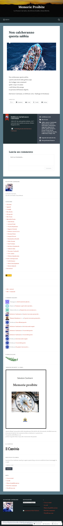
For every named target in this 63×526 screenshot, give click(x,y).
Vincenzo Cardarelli (13, 251)
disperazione (45, 124)
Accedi (8, 481)
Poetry (44, 132)
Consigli (9, 209)
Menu (7, 20)
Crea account (10, 478)
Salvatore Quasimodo (13, 246)
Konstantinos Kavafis (13, 239)
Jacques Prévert (12, 236)
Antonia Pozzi (11, 224)
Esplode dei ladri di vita (49, 138)
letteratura (45, 125)
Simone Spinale (12, 266)
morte (43, 129)
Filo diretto (10, 212)
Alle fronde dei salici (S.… (24, 302)
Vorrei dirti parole (28, 330)
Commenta (48, 168)
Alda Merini (11, 222)
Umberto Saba (11, 249)
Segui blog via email (12, 457)
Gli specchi (10, 214)
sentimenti (49, 132)
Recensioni (10, 268)
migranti (44, 127)
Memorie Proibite (31, 7)
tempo (50, 133)
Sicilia (55, 132)
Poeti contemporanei (12, 259)
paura (47, 129)
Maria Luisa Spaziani (13, 263)
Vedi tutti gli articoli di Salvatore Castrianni (21, 130)
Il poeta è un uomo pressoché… (31, 314)
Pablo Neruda (11, 241)
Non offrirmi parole (21, 322)
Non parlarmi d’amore (48, 140)
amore (47, 122)
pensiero (52, 129)
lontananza (52, 125)
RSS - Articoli (10, 289)
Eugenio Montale (12, 229)
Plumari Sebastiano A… (16, 318)
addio (43, 122)
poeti (51, 130)
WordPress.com (11, 488)
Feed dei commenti (12, 486)
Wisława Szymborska (13, 256)
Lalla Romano (11, 261)
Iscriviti (9, 468)
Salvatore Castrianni (15, 314)
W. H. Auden (11, 254)
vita (54, 133)
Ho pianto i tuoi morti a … (22, 347)
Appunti (9, 207)
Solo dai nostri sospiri (28, 326)
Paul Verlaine (11, 244)
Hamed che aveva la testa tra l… (28, 310)
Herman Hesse (12, 234)
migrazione (50, 127)
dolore (52, 124)
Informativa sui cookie (31, 523)
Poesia (47, 130)
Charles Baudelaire (13, 227)
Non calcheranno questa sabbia (21, 34)
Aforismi (9, 204)
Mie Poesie (45, 120)
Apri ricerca (58, 19)
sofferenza (45, 133)
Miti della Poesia (11, 219)
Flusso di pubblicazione (13, 483)
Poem (43, 130)
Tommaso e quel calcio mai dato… (24, 306)
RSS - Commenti (11, 292)
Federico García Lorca (14, 231)
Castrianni (53, 122)
